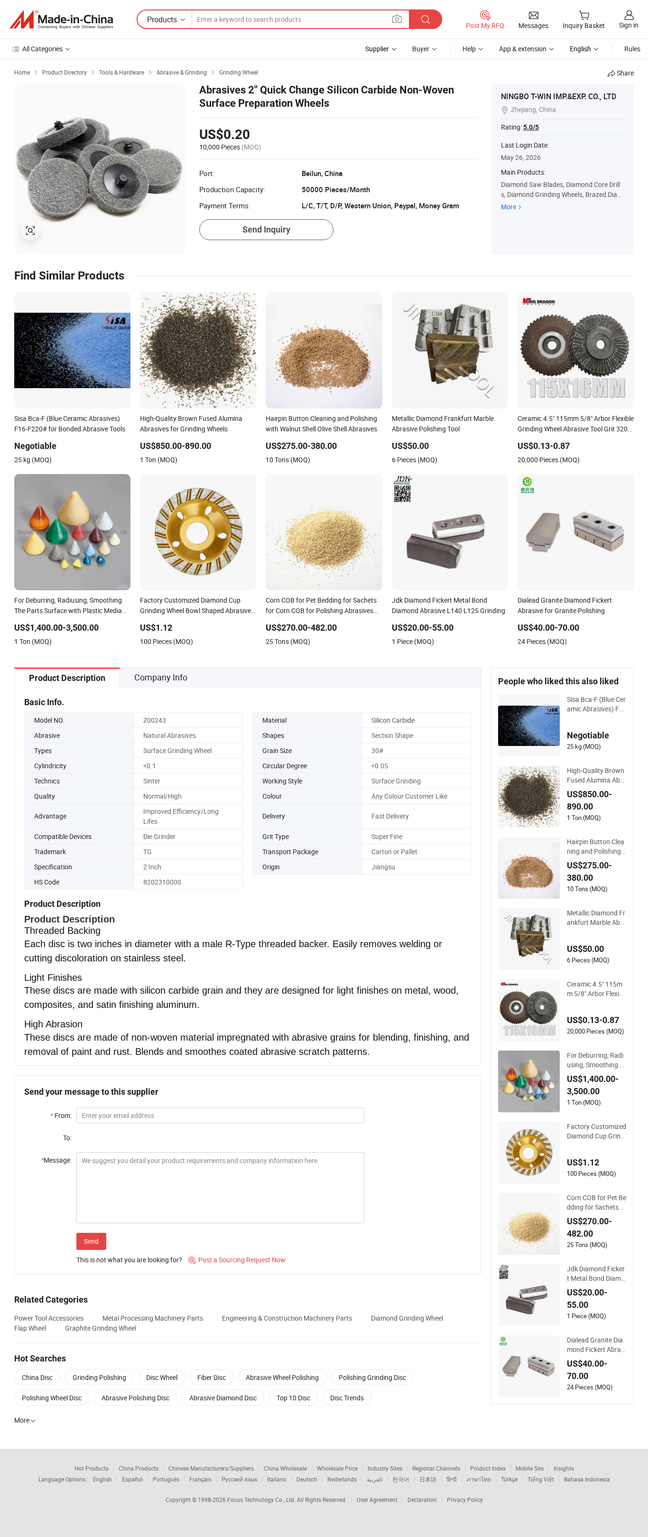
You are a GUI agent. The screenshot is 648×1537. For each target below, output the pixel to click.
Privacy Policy (465, 1499)
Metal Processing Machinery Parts (152, 1318)
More (508, 206)
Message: (56, 1159)
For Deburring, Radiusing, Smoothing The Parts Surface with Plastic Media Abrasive (596, 1060)
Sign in (629, 24)
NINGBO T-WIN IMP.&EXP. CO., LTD (558, 96)
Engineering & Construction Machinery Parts (287, 1318)
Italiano (277, 1479)
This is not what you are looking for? (129, 1259)
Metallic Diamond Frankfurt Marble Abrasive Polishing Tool (596, 917)
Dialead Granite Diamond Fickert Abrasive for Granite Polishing (596, 1344)
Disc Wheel (161, 1377)
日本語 (427, 1479)
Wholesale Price (337, 1468)
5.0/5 (531, 127)
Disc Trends (347, 1397)
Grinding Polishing (99, 1377)
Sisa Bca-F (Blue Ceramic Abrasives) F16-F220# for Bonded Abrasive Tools (596, 704)
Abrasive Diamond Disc (223, 1397)
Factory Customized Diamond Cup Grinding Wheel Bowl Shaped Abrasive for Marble (596, 1131)
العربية (374, 1479)
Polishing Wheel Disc (52, 1397)
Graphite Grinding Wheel (100, 1327)
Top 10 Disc (293, 1397)
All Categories (42, 48)
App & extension (522, 48)
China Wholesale (285, 1468)
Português (166, 1479)
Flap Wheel (30, 1327)
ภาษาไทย (479, 1479)
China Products (138, 1468)
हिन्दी (451, 1479)
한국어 (400, 1479)
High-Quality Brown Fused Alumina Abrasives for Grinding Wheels (596, 775)
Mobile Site (530, 1468)
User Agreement (377, 1499)
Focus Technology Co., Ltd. (262, 1499)
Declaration (422, 1499)
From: (61, 1115)
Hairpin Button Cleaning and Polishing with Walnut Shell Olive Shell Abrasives (596, 846)
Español (132, 1479)
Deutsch (306, 1479)
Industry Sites (385, 1468)
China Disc (37, 1377)
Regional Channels (436, 1468)
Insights (564, 1468)
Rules (632, 48)
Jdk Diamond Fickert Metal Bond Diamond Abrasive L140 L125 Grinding (596, 1273)
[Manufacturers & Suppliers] (61, 19)
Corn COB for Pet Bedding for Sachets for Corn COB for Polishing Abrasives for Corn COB (596, 1202)
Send (91, 1241)
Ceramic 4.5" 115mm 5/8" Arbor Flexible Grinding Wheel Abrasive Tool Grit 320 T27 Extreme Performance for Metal (596, 988)
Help (469, 48)
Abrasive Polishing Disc (135, 1397)
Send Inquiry (266, 229)
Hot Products (91, 1468)
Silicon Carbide (393, 720)
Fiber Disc (211, 1377)
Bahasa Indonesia (587, 1479)
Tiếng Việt (541, 1479)
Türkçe (509, 1479)
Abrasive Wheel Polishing (282, 1377)
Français (200, 1479)
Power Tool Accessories (48, 1318)
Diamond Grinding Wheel (407, 1318)
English (102, 1479)
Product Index (488, 1468)
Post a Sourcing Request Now (237, 1259)
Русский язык (239, 1479)
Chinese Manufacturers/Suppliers (211, 1468)
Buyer (420, 48)
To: (67, 1137)
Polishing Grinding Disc (372, 1377)
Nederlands (342, 1479)
